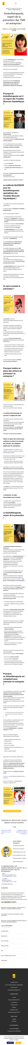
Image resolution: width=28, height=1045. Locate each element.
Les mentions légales (14, 1028)
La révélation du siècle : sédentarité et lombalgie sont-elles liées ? (21, 832)
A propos (14, 1007)
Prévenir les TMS (4, 945)
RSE (2, 950)
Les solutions (14, 1002)
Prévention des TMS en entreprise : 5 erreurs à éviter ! (6, 832)
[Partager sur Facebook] (13, 827)
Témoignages (16, 9)
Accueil (14, 997)
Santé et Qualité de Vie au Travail (8, 955)
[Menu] (16, 3)
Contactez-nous (6, 776)
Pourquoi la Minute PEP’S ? (14, 999)
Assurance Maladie (16, 579)
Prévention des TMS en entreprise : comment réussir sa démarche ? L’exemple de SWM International (13, 908)
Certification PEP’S (14, 1009)
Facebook (14, 1021)
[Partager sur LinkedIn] (15, 827)
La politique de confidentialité (14, 1031)
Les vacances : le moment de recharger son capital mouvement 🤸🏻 (12, 914)
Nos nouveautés (4, 940)
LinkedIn (14, 1019)
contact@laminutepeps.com (14, 990)
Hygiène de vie (4, 936)
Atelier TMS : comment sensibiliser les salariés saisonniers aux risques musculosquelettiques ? (13, 921)
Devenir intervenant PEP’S (14, 1012)
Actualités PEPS (4, 931)
